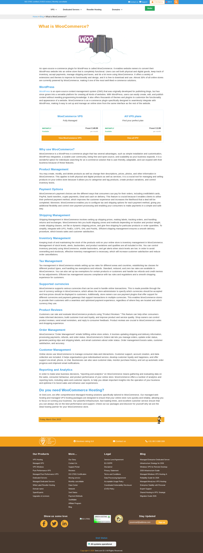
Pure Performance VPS (42, 470)
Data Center (73, 485)
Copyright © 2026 (87, 551)
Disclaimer (108, 467)
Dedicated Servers (40, 478)
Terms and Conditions (112, 474)
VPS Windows (38, 467)
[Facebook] (45, 525)
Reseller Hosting (94, 10)
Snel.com (35, 9)
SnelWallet (72, 500)
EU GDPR (108, 463)
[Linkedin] (66, 525)
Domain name (38, 489)
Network (71, 489)
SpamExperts (38, 492)
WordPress (44, 91)
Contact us (134, 2)
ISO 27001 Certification (77, 474)
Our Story (72, 460)
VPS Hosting (38, 460)
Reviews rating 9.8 (85, 441)
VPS (53, 10)
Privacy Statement (111, 470)
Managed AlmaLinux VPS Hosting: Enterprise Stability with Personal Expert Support (153, 485)
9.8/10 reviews (45, 2)
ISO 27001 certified (31, 2)
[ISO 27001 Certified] (48, 441)
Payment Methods (75, 496)
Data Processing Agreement (115, 478)
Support (144, 2)
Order (149, 8)
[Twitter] (56, 525)
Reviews (71, 470)
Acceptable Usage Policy (113, 481)
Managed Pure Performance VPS (46, 474)
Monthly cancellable (59, 2)
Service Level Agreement (113, 460)
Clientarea (158, 2)
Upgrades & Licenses (41, 496)
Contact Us (72, 463)
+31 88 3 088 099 (156, 441)
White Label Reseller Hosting (44, 485)
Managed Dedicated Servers (44, 481)
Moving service (74, 478)
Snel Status (72, 492)
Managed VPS (38, 463)
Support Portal (73, 467)
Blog (42, 17)
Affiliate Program (74, 503)
